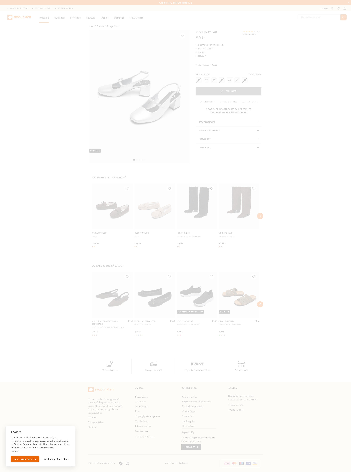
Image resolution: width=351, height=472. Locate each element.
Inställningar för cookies (55, 459)
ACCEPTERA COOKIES (25, 459)
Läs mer (14, 451)
